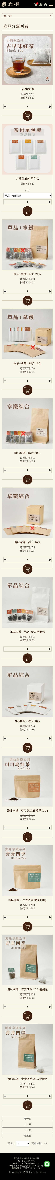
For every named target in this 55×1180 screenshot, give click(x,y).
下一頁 (27, 1130)
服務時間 (15, 1168)
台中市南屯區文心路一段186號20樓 (29, 1166)
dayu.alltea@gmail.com (29, 1163)
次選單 (9, 15)
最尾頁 (27, 1135)
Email (14, 1163)
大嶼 (13, 4)
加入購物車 (27, 116)
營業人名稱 (18, 1158)
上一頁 (27, 1124)
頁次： (11, 1143)
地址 (11, 1166)
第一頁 (27, 1118)
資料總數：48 (39, 1143)
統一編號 (21, 1161)
